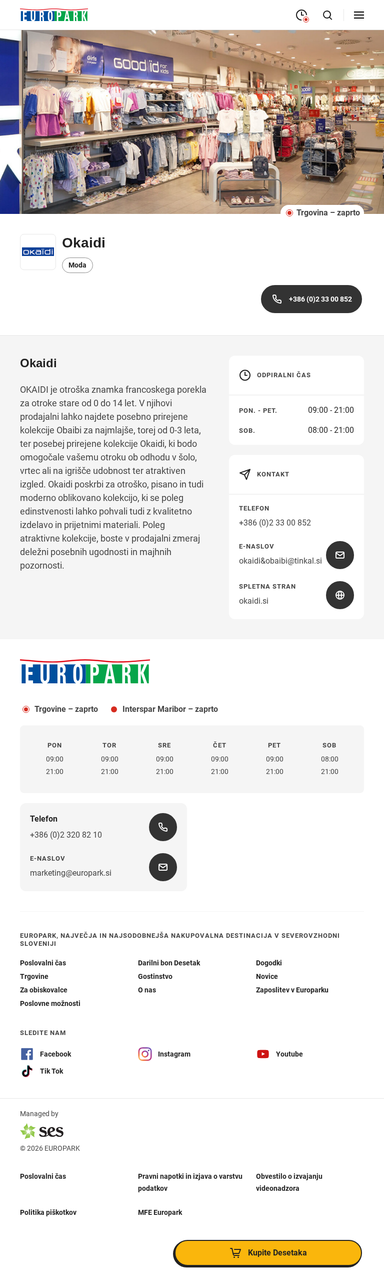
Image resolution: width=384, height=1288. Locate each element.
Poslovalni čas (43, 1176)
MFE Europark (160, 1212)
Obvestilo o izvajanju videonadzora (289, 1182)
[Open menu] (359, 15)
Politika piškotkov (48, 1212)
